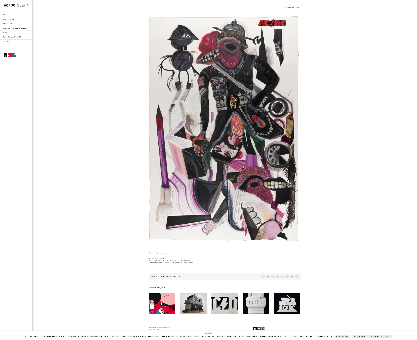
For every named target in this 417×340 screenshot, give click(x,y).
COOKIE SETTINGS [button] (342, 336)
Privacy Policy (164, 327)
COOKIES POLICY (359, 336)
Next (297, 8)
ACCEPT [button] (388, 336)
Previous (290, 8)
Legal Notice (153, 327)
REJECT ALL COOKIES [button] (375, 336)
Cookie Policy (154, 329)
